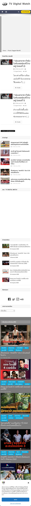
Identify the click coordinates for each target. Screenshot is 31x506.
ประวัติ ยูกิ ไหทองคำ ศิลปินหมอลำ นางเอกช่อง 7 (20, 152)
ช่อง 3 (26, 348)
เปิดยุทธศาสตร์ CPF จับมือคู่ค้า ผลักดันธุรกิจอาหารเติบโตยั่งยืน (20, 143)
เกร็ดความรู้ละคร (18, 384)
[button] (28, 483)
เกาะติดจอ (11, 350)
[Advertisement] (15, 33)
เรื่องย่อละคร (18, 350)
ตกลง (15, 499)
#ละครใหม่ (4, 348)
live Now (25, 12)
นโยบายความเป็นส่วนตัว (15, 503)
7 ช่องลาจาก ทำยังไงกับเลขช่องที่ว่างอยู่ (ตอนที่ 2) (21, 63)
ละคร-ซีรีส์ (4, 350)
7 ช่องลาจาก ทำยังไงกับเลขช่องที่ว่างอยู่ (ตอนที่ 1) (21, 97)
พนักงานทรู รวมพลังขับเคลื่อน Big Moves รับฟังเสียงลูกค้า (20, 180)
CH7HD (10, 416)
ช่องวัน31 (3, 384)
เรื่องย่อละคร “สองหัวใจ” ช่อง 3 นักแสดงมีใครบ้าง (20, 171)
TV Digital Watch (17, 71)
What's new (11, 348)
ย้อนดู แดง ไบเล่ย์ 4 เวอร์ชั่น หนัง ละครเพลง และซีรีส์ (19, 279)
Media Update (12, 382)
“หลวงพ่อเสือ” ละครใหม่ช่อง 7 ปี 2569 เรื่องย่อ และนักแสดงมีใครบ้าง (20, 246)
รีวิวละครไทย (25, 416)
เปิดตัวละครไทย (19, 418)
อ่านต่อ (18, 87)
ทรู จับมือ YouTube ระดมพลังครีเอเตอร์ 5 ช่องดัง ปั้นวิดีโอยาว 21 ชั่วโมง (20, 162)
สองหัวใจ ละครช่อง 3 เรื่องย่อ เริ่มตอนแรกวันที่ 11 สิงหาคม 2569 (19, 262)
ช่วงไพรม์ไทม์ (19, 348)
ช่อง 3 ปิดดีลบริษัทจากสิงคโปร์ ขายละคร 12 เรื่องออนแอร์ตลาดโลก (20, 271)
